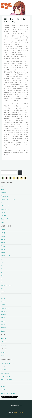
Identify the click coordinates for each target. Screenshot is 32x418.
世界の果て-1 (4, 311)
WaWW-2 (3, 291)
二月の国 (3, 233)
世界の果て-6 (4, 327)
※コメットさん (5, 366)
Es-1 (2, 259)
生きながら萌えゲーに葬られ (8, 199)
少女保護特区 (4, 192)
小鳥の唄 (3, 212)
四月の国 (3, 239)
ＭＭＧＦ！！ (4, 186)
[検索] (20, 172)
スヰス (2, 383)
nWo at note (3, 338)
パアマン (3, 202)
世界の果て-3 (4, 318)
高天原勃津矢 (4, 196)
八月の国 (3, 252)
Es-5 (2, 272)
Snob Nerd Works (5, 373)
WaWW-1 (3, 288)
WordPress (21, 412)
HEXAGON (3, 369)
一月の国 (3, 229)
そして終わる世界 (5, 255)
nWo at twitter (4, 341)
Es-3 (2, 265)
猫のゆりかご (4, 355)
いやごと (3, 386)
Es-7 (2, 278)
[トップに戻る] (26, 412)
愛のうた (3, 352)
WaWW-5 (3, 301)
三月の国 (3, 236)
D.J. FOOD (3, 215)
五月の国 (3, 242)
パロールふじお (5, 205)
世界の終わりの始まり (6, 285)
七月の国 (3, 249)
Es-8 (2, 282)
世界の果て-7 (4, 331)
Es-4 (2, 269)
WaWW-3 (3, 295)
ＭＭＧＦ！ (4, 189)
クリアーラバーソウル (6, 379)
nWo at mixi (4, 345)
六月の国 (3, 246)
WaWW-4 (3, 298)
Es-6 (2, 275)
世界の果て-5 (4, 324)
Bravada (15, 412)
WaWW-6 (3, 304)
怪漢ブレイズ (4, 219)
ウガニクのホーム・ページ (7, 363)
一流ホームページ (5, 376)
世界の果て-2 (4, 314)
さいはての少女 (5, 308)
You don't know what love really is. (9, 393)
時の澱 (2, 222)
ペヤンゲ (3, 389)
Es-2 (2, 262)
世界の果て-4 (4, 321)
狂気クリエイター (5, 209)
